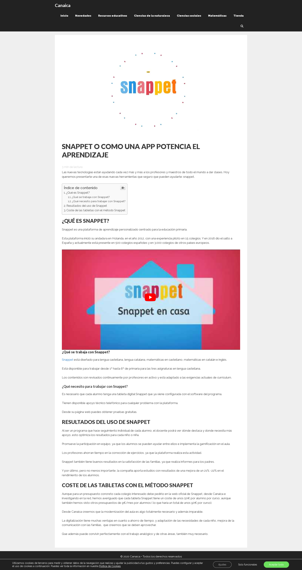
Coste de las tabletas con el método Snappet (95, 210)
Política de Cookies (110, 566)
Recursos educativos (112, 15)
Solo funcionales (247, 564)
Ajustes (222, 564)
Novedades (83, 15)
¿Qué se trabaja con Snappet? (91, 197)
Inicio (64, 15)
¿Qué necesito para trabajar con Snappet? (98, 201)
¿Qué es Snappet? (78, 192)
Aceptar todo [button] (276, 564)
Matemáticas (217, 15)
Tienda (238, 15)
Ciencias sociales (189, 15)
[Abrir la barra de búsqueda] (242, 26)
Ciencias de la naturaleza (152, 15)
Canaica (62, 5)
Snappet (67, 359)
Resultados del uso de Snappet (86, 205)
